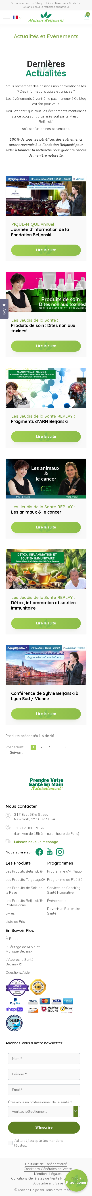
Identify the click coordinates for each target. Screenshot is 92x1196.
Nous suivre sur (19, 852)
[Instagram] (60, 852)
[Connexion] (77, 17)
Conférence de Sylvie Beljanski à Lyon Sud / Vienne (44, 696)
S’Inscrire (43, 1127)
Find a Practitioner (76, 1180)
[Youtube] (49, 852)
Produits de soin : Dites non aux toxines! (43, 325)
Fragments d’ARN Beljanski (43, 418)
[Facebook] (39, 852)
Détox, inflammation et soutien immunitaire (43, 603)
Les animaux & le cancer (43, 509)
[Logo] (46, 17)
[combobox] (42, 1111)
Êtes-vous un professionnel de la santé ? (40, 1102)
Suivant (16, 752)
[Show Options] (75, 1111)
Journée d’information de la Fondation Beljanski (40, 229)
